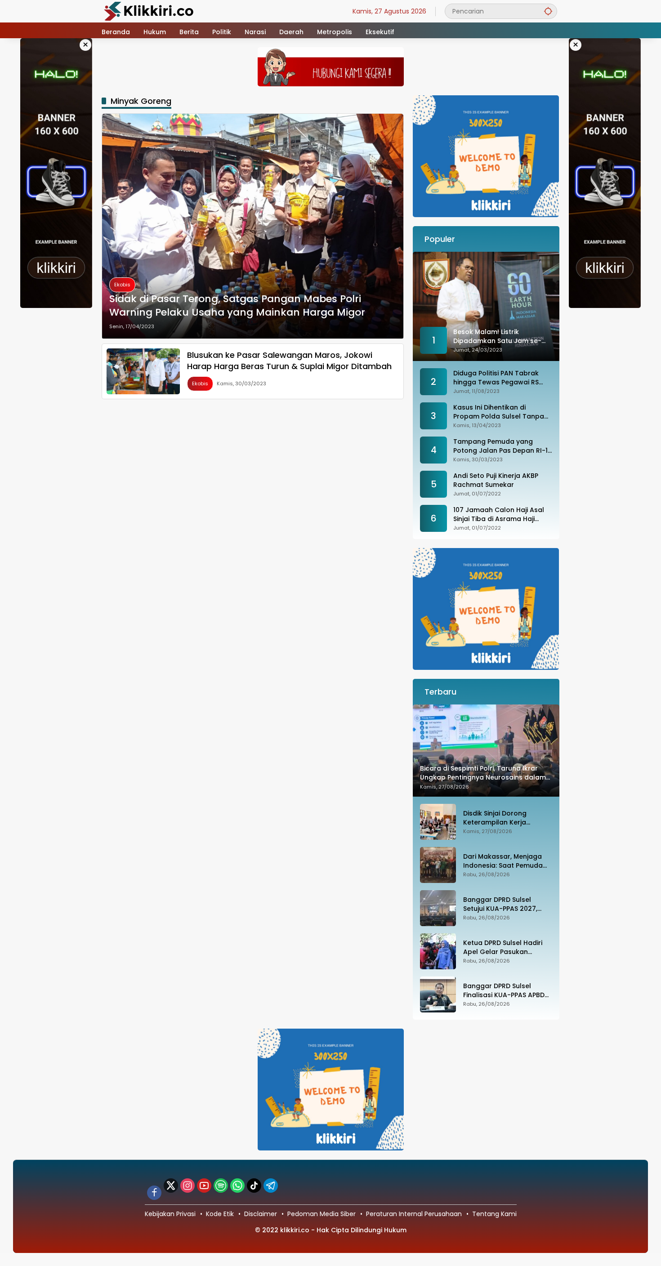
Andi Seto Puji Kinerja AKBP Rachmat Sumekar (495, 480)
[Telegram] (271, 1185)
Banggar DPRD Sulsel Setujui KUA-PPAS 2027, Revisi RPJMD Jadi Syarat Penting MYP (503, 904)
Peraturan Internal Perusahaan (414, 1213)
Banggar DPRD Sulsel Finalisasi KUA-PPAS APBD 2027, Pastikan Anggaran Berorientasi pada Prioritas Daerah (507, 990)
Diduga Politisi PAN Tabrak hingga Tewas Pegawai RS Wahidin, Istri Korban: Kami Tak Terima (496, 378)
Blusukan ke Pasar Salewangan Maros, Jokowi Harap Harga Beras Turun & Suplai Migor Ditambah (289, 360)
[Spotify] (221, 1185)
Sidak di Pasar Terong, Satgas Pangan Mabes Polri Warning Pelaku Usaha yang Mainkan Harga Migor (237, 306)
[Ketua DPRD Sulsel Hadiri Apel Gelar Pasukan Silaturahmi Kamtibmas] (438, 951)
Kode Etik (220, 1213)
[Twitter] (171, 1185)
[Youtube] (204, 1185)
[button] (548, 11)
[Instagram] (187, 1185)
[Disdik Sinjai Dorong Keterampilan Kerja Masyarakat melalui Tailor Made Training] (438, 822)
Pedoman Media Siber (321, 1213)
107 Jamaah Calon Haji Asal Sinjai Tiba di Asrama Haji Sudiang (498, 514)
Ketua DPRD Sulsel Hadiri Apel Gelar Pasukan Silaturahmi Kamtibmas (502, 947)
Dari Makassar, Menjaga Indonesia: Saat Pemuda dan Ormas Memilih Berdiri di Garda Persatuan (506, 861)
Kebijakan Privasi (170, 1213)
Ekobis (122, 284)
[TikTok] (254, 1185)
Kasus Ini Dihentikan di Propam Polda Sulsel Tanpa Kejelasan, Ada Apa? (498, 412)
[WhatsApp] (237, 1185)
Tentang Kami (494, 1213)
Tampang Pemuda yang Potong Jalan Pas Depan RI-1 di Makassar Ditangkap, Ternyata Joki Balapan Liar (500, 446)
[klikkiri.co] (149, 10)
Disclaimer (260, 1213)
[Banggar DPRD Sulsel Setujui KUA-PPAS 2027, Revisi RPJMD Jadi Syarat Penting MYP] (438, 908)
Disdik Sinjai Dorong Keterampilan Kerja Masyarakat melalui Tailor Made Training (506, 818)
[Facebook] (154, 1193)
